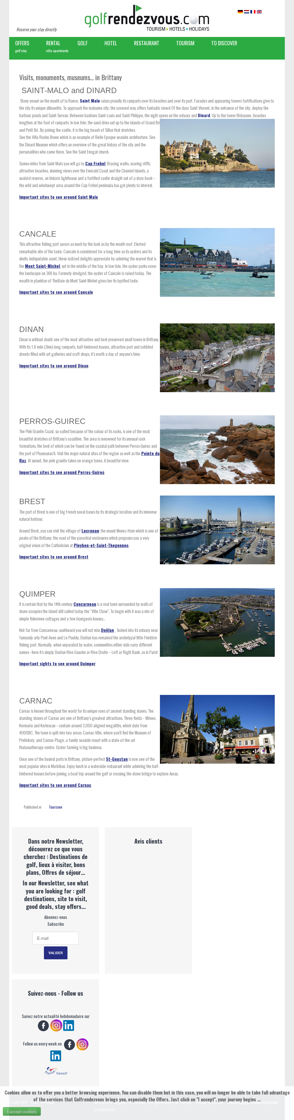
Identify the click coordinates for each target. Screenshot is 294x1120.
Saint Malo (90, 100)
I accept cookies (21, 1111)
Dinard (204, 115)
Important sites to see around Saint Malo (58, 197)
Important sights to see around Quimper (57, 663)
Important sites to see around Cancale (56, 292)
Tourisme (55, 807)
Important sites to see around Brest (53, 556)
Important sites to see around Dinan (53, 365)
